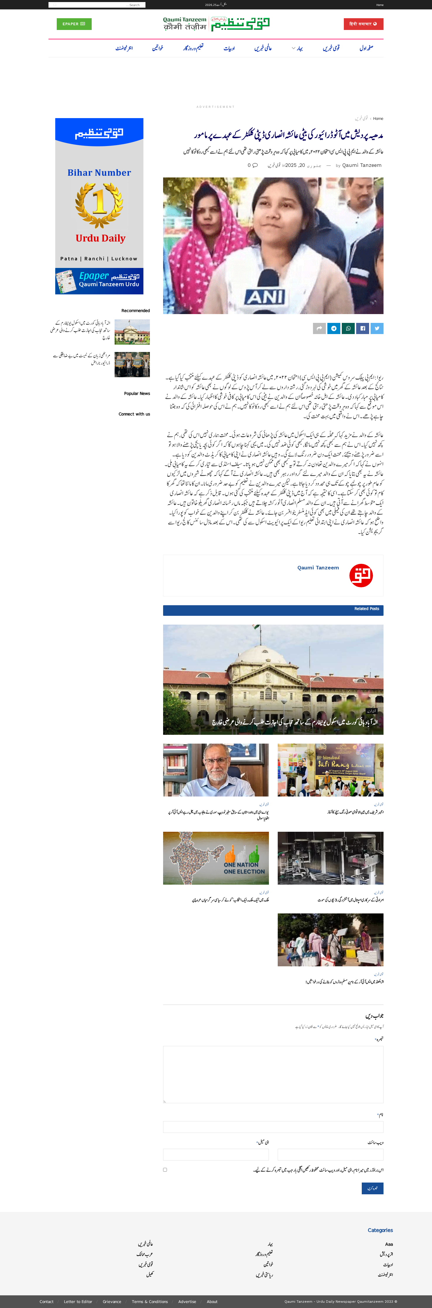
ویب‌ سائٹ (376, 1142)
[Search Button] (53, 4)
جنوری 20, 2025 (303, 165)
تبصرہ (379, 1039)
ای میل (262, 1142)
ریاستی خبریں (264, 1275)
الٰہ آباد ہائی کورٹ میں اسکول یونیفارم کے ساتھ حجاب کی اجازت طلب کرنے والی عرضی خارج (295, 722)
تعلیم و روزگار (193, 48)
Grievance (112, 1301)
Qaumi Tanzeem (362, 165)
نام (380, 1114)
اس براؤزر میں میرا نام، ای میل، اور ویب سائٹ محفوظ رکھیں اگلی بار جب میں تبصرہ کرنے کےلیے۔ (318, 1170)
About (212, 1301)
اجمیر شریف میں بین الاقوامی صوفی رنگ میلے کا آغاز (355, 812)
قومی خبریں (331, 48)
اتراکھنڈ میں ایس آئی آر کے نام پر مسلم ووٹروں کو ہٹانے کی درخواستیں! (344, 982)
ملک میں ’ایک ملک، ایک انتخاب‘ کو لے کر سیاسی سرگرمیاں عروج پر (230, 900)
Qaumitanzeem (370, 1301)
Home (380, 4)
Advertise (187, 1301)
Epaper (71, 24)
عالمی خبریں (263, 48)
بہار (300, 48)
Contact (46, 1301)
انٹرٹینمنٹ (124, 48)
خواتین (157, 48)
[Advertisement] (216, 78)
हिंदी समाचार (361, 24)
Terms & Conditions (150, 1301)
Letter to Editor (78, 1301)
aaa (389, 1244)
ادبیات (229, 48)
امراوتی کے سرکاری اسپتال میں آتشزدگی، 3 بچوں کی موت (351, 900)
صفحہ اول (367, 48)
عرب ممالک (145, 1254)
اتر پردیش (386, 1254)
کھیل (149, 1275)
